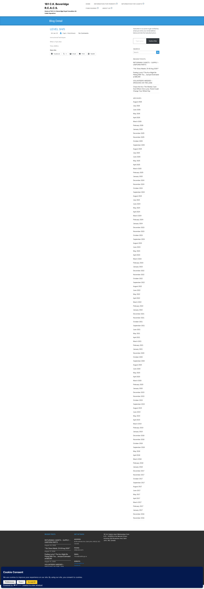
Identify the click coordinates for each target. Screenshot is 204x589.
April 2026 (136, 117)
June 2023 (136, 247)
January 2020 (138, 388)
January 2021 (138, 349)
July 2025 (136, 153)
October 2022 (138, 278)
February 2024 (138, 219)
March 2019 (137, 424)
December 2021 (138, 314)
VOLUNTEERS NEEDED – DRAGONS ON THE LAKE (142, 82)
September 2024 (139, 192)
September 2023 (139, 239)
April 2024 (136, 212)
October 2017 (138, 479)
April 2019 (136, 420)
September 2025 (139, 145)
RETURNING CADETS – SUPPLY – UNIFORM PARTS (146, 64)
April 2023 (136, 255)
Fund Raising (91, 8)
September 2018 (139, 447)
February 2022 (138, 306)
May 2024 (136, 208)
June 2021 (136, 329)
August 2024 (137, 196)
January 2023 (138, 267)
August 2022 (137, 286)
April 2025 (136, 165)
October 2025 (138, 141)
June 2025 (136, 157)
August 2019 (137, 408)
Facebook (77, 565)
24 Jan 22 (54, 33)
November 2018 (138, 439)
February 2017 (138, 506)
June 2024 (136, 204)
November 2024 (138, 184)
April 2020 (136, 377)
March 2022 (137, 302)
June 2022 (136, 290)
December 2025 (138, 133)
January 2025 (138, 176)
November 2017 (138, 475)
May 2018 (136, 451)
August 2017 (137, 486)
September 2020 (139, 361)
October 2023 (138, 235)
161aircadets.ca (79, 563)
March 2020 (137, 380)
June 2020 (136, 369)
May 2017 (136, 494)
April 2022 (136, 298)
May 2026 (136, 113)
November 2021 (138, 318)
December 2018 (138, 435)
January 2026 (138, 129)
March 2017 (137, 502)
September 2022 (139, 282)
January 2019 (138, 431)
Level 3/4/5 (57, 29)
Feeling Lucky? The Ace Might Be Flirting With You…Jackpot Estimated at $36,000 (146, 75)
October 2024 (138, 188)
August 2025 (137, 149)
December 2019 (138, 392)
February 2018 (138, 463)
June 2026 (136, 110)
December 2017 (138, 471)
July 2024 (136, 200)
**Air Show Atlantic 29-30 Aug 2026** (146, 69)
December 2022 (138, 271)
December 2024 (138, 180)
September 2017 (139, 483)
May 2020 (136, 373)
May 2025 (136, 161)
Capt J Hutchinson (69, 33)
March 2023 (137, 259)
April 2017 (136, 498)
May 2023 (136, 251)
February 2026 (138, 125)
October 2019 (138, 400)
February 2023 (138, 263)
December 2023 (138, 227)
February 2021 (138, 345)
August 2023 (137, 243)
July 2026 (136, 106)
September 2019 (139, 404)
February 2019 (138, 428)
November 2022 (138, 274)
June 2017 (136, 490)
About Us (106, 8)
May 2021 (136, 333)
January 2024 (138, 223)
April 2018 (136, 455)
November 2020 (138, 353)
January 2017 (138, 510)
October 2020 (138, 357)
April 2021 (136, 337)
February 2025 (138, 172)
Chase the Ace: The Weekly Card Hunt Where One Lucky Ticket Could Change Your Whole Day (146, 89)
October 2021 (138, 322)
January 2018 (138, 467)
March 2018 (137, 459)
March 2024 (137, 216)
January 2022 (138, 310)
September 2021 (139, 325)
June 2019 (136, 412)
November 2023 (138, 231)
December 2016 (138, 514)
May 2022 (136, 294)
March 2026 (137, 121)
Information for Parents (104, 4)
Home (88, 4)
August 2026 (137, 102)
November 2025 (138, 137)
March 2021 (137, 341)
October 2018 (138, 443)
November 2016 (138, 518)
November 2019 (138, 396)
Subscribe (153, 41)
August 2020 (137, 365)
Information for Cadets (131, 4)
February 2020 (138, 384)
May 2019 (136, 416)
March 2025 (137, 168)
